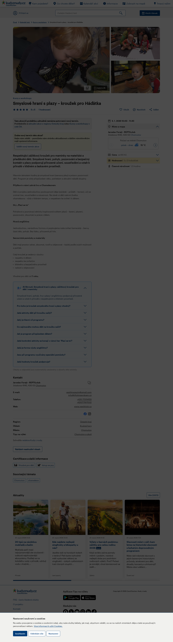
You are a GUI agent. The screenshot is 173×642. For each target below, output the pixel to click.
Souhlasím (20, 633)
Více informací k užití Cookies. (48, 626)
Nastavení (53, 633)
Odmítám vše (36, 633)
